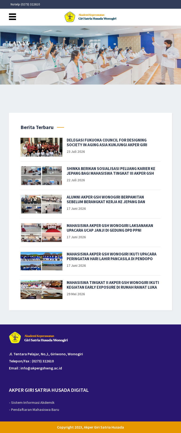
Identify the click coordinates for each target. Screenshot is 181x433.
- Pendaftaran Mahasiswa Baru (34, 409)
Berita (28, 51)
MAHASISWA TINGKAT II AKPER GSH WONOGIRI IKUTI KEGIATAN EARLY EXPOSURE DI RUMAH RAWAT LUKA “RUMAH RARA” (113, 285)
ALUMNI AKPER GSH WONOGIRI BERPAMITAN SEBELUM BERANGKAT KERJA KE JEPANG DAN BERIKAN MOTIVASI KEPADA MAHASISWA (106, 199)
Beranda (15, 51)
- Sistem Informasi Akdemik (31, 402)
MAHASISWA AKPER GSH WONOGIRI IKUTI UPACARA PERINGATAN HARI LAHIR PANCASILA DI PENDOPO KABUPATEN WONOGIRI (111, 256)
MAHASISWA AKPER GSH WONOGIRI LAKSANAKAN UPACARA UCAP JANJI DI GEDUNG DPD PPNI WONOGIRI (110, 228)
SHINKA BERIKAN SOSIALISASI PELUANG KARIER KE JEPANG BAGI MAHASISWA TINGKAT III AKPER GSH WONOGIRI (111, 171)
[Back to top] (173, 425)
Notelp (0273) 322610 (25, 4)
